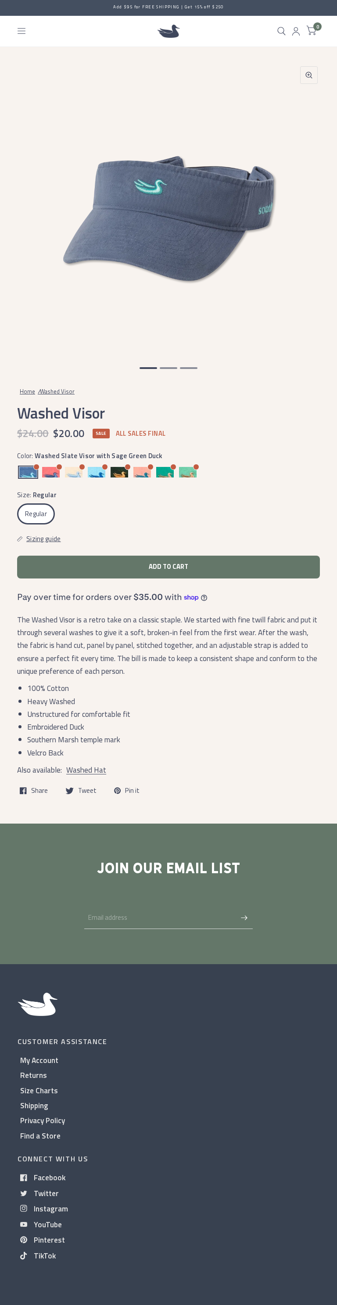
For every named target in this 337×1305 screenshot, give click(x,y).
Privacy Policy (42, 1120)
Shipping (34, 1105)
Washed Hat (86, 770)
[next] (308, 207)
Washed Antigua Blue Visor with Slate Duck (97, 472)
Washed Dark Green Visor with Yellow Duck (119, 472)
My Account (39, 1060)
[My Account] (296, 31)
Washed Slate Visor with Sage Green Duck (28, 472)
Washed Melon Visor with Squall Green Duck (142, 472)
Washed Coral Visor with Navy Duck (51, 472)
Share (39, 790)
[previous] (28, 207)
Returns (33, 1075)
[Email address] (244, 917)
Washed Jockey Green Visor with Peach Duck (165, 472)
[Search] (281, 31)
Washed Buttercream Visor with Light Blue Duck (74, 472)
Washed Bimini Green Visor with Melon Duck (188, 472)
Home (27, 391)
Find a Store (40, 1136)
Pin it (132, 790)
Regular (36, 514)
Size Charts (39, 1090)
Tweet (87, 790)
